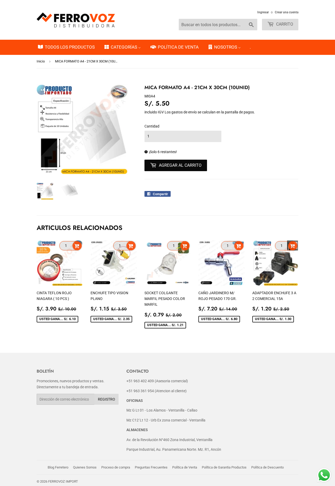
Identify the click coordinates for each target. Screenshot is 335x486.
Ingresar (263, 12)
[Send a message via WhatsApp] (324, 475)
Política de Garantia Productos (224, 467)
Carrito (284, 24)
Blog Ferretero (58, 467)
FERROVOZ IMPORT (63, 481)
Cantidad (151, 126)
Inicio (41, 61)
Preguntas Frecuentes (151, 467)
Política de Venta (184, 467)
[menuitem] (66, 47)
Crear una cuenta (286, 12)
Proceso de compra (115, 467)
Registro (106, 399)
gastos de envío (184, 112)
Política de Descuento (267, 467)
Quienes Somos (85, 467)
